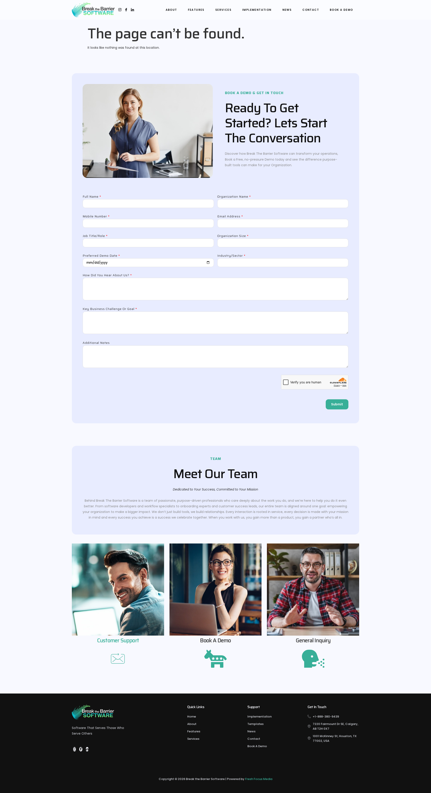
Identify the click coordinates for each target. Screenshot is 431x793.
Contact (310, 10)
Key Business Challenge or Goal (110, 309)
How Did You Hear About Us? (107, 276)
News (287, 10)
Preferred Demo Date (101, 256)
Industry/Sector (231, 256)
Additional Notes (96, 343)
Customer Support (118, 640)
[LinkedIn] (132, 10)
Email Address (230, 217)
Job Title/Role (95, 236)
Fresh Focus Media (258, 779)
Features (196, 10)
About (171, 10)
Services (223, 10)
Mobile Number (96, 217)
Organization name (234, 197)
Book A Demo (341, 10)
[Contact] (118, 659)
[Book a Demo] (215, 658)
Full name (92, 197)
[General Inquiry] (313, 658)
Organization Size (233, 236)
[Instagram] (119, 10)
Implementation (257, 10)
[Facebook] (126, 10)
